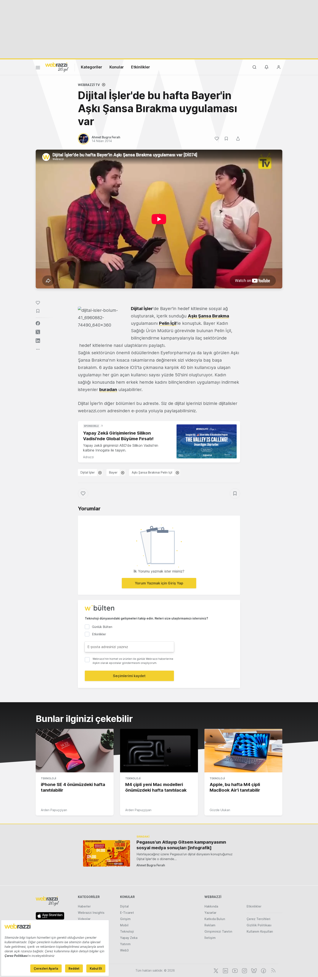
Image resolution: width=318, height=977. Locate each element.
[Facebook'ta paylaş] (38, 323)
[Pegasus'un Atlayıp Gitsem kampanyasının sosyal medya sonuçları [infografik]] (106, 853)
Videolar (84, 919)
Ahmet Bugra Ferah (151, 865)
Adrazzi (88, 457)
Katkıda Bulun (214, 919)
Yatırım (125, 944)
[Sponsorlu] (207, 441)
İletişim (210, 938)
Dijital (124, 906)
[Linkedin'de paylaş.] (38, 340)
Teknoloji (48, 778)
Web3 (124, 950)
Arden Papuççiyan (54, 810)
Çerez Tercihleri (258, 919)
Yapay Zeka (128, 938)
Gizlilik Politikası (259, 925)
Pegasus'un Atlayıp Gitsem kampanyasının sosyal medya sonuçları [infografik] (181, 845)
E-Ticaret (127, 912)
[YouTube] (234, 970)
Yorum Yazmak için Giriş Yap (159, 583)
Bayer (113, 472)
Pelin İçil (167, 323)
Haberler (84, 906)
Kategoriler (91, 67)
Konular (116, 67)
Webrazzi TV (89, 85)
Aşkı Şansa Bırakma (208, 316)
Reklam (209, 925)
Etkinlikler (140, 67)
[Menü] (38, 68)
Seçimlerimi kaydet (129, 676)
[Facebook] (263, 970)
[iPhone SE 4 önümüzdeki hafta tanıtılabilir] (75, 751)
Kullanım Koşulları (260, 931)
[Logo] (57, 67)
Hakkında (211, 906)
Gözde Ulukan (220, 810)
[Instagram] (244, 970)
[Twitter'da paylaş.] (38, 332)
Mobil (124, 925)
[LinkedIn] (225, 970)
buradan (108, 389)
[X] (215, 970)
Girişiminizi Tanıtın (218, 931)
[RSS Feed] (272, 970)
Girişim (125, 919)
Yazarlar (210, 912)
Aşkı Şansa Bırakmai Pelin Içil (152, 472)
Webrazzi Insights (91, 912)
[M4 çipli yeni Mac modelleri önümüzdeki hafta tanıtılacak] (159, 751)
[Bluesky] (253, 970)
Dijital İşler (142, 308)
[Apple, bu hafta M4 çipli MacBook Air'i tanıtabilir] (243, 751)
